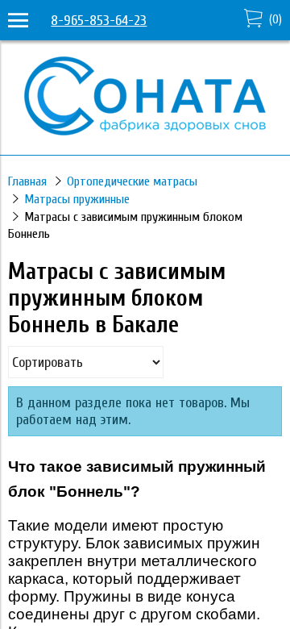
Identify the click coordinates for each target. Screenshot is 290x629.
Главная (27, 181)
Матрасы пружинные (77, 199)
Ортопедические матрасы (132, 181)
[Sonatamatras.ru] (145, 131)
